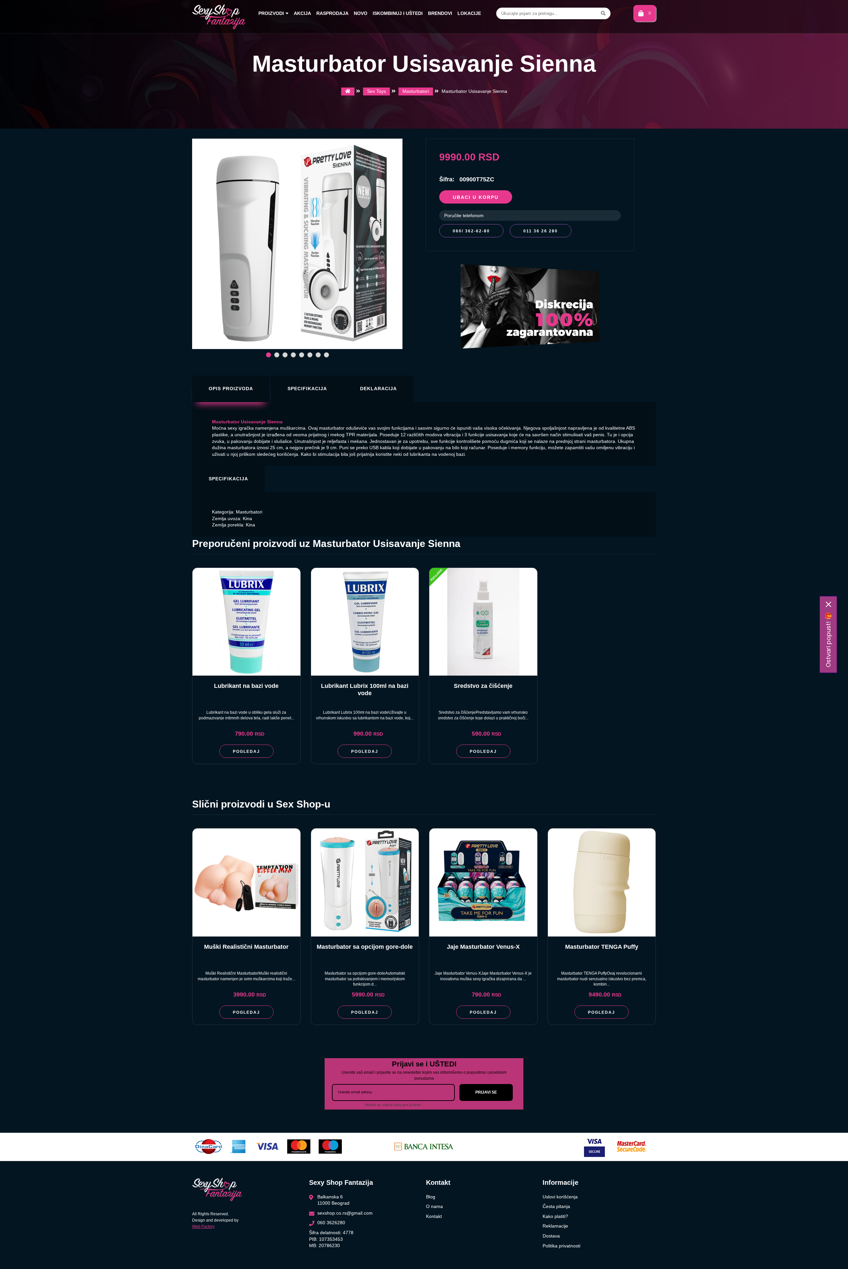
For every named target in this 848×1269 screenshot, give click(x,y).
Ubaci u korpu (476, 197)
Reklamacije (555, 1226)
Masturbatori (415, 91)
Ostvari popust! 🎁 (828, 639)
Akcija (302, 13)
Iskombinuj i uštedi (398, 13)
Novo (360, 13)
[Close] (828, 604)
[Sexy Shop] (347, 91)
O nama (434, 1206)
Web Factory (203, 1226)
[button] (268, 355)
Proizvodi (271, 13)
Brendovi (440, 13)
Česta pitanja (556, 1206)
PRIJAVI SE (486, 1092)
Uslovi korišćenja (560, 1196)
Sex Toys (376, 91)
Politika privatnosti (561, 1245)
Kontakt (434, 1216)
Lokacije (469, 13)
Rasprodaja (332, 13)
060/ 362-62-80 (471, 231)
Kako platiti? (555, 1216)
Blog (430, 1196)
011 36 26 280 (540, 231)
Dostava (551, 1236)
